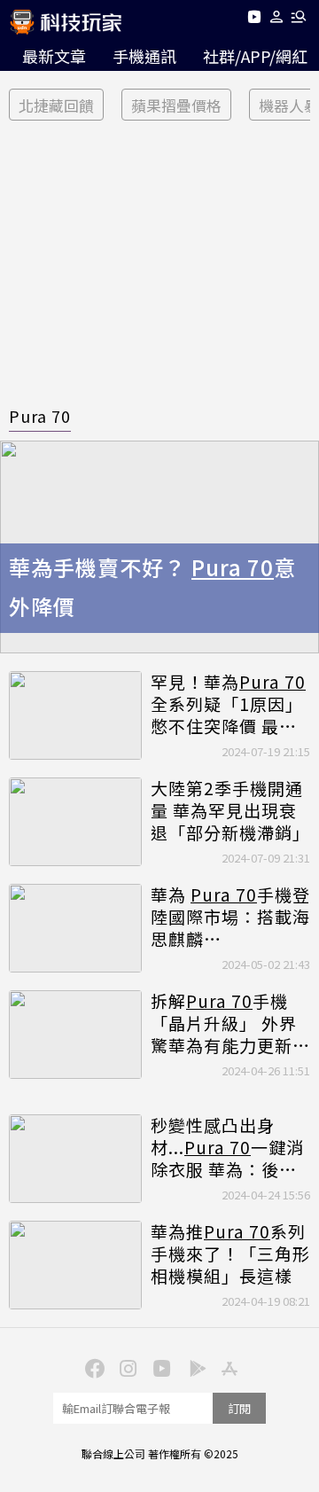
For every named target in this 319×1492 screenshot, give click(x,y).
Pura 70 (40, 415)
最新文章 (54, 55)
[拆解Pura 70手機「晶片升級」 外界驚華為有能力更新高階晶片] (75, 1034)
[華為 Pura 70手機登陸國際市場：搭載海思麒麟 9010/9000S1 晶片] (75, 928)
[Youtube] (254, 20)
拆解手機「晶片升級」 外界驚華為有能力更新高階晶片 (230, 1023)
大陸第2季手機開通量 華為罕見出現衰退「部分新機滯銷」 (230, 810)
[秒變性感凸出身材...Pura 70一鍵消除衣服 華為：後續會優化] (75, 1158)
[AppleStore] (226, 1367)
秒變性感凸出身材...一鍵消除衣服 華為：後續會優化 (227, 1147)
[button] (277, 20)
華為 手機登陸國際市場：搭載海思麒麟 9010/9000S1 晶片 (230, 916)
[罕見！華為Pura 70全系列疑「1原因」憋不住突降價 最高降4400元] (75, 715)
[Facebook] (92, 1367)
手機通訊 (144, 55)
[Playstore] (193, 1367)
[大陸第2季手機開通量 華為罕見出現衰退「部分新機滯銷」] (75, 821)
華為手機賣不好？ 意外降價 (152, 586)
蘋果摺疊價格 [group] (176, 105)
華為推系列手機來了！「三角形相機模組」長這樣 (230, 1253)
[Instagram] (125, 1367)
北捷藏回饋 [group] (56, 105)
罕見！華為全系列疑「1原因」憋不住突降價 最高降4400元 (228, 704)
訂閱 (239, 1408)
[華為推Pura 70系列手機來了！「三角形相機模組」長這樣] (75, 1265)
